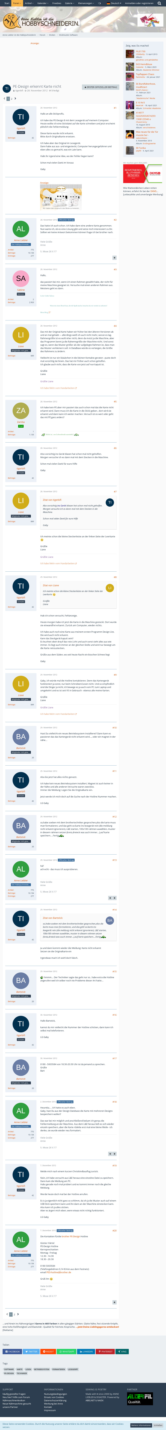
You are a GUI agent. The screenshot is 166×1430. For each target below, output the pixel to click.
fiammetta (140, 77)
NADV (100, 1400)
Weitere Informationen (141, 1425)
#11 (115, 771)
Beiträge (11, 138)
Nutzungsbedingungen (55, 1393)
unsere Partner (10, 1407)
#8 (115, 577)
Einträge (11, 256)
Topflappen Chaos (145, 74)
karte (19, 1369)
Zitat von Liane (51, 585)
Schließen (158, 1425)
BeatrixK (139, 105)
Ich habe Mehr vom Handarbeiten (57, 387)
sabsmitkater (141, 138)
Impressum (50, 1410)
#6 (115, 448)
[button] (114, 3)
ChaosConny (141, 122)
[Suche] (159, 3)
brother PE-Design (71, 1236)
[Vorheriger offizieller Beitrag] (110, 898)
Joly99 (138, 151)
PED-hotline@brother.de (58, 1272)
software (9, 1369)
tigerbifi (19, 90)
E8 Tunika (141, 147)
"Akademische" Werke (145, 98)
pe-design (9, 1373)
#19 (115, 1165)
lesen (28, 1369)
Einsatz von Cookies (54, 1397)
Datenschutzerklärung (55, 1400)
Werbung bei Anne (53, 1403)
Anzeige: (35, 43)
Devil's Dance (142, 90)
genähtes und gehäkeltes (147, 60)
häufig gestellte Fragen (14, 1393)
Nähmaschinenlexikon (14, 1400)
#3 (115, 269)
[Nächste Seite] (15, 99)
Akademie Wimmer (151, 70)
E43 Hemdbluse (144, 64)
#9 (115, 674)
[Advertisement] (61, 63)
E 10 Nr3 (140, 102)
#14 (115, 909)
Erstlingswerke (149, 143)
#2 (115, 219)
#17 (115, 1058)
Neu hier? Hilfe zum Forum (16, 1397)
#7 (115, 491)
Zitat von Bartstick (53, 917)
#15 (115, 971)
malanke (139, 67)
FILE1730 (140, 51)
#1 (115, 107)
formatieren (58, 1369)
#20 (115, 1230)
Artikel (10, 249)
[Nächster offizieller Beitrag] (114, 258)
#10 (115, 727)
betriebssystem (41, 1369)
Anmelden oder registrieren (139, 3)
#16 (115, 1014)
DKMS (153, 191)
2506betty (140, 54)
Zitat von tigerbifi (52, 499)
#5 (115, 401)
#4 (115, 325)
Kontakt (48, 1407)
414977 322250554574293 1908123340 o (145, 116)
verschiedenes (149, 127)
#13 (115, 860)
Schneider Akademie (152, 108)
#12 (115, 816)
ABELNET (90, 1400)
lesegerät (73, 1369)
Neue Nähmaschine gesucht (17, 1403)
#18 (115, 1101)
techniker (22, 1373)
